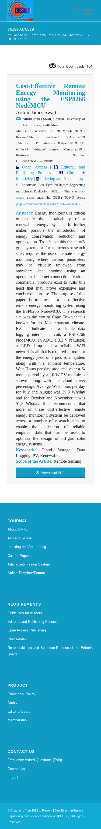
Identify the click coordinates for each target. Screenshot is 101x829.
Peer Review (17, 639)
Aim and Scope (20, 538)
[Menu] (86, 11)
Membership (17, 720)
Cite (70, 172)
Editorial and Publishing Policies (33, 622)
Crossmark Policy (21, 694)
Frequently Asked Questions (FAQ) (35, 760)
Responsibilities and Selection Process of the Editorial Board (50, 651)
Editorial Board (19, 711)
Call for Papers (19, 556)
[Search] (73, 11)
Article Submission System (29, 564)
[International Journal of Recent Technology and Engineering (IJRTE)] (42, 11)
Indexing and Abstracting (61, 178)
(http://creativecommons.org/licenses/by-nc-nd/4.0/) (48, 204)
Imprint (13, 777)
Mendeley (24, 178)
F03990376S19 (21, 29)
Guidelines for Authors (25, 613)
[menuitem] (73, 11)
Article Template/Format (26, 573)
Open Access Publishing (27, 630)
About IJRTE (18, 529)
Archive (13, 703)
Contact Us (16, 769)
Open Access (34, 167)
